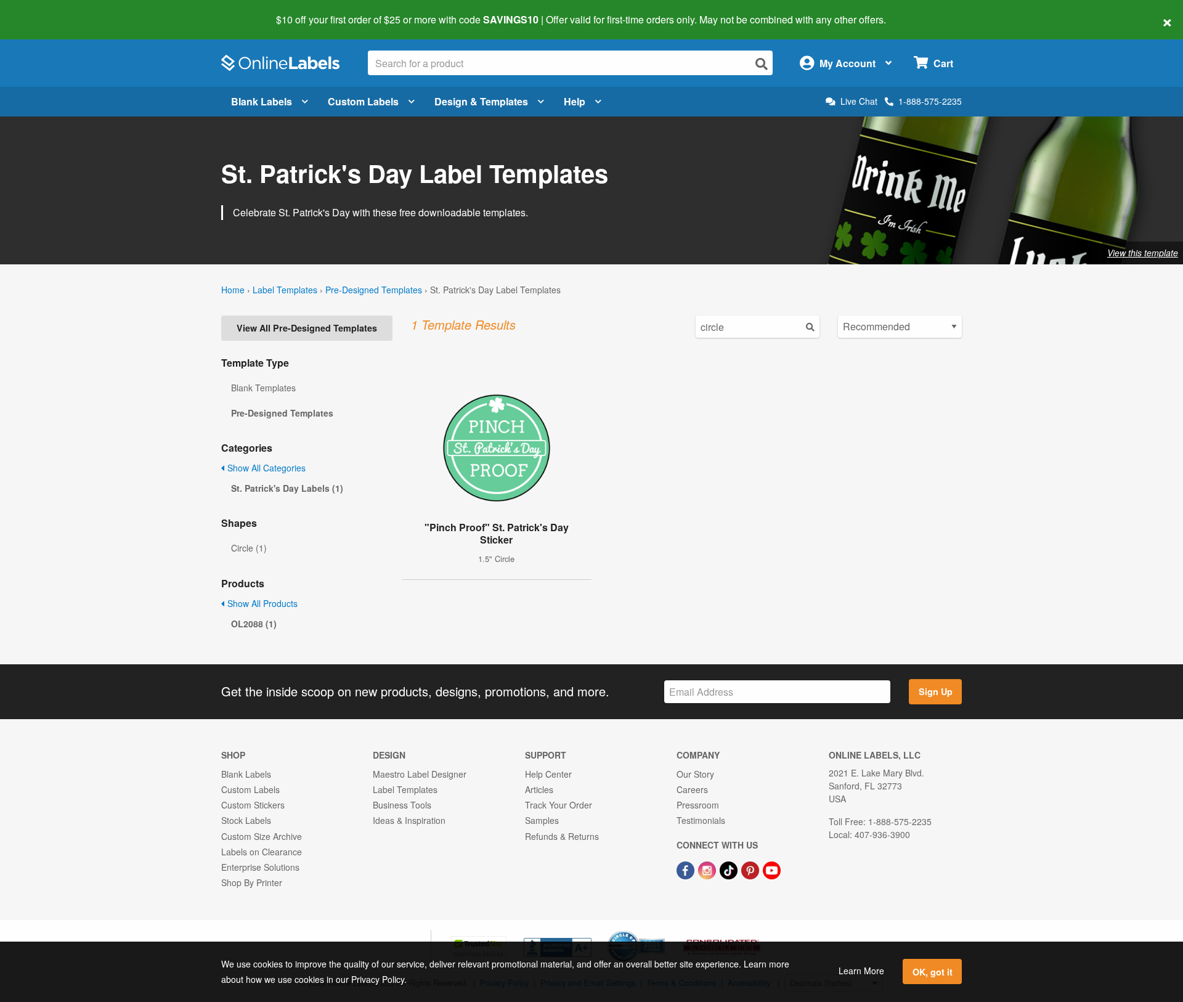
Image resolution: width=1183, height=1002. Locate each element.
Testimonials (701, 820)
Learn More (861, 970)
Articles (539, 789)
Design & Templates (481, 101)
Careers (692, 789)
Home (233, 289)
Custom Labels (363, 101)
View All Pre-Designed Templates (307, 328)
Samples (542, 820)
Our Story (695, 774)
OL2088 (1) (254, 623)
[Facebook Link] (687, 869)
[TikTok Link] (730, 869)
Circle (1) (249, 548)
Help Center (548, 774)
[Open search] (761, 63)
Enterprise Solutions (260, 867)
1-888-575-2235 (930, 101)
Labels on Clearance (261, 851)
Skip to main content (44, 11)
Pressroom (698, 805)
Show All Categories (265, 468)
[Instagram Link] (708, 869)
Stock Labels (246, 820)
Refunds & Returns (562, 836)
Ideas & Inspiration (409, 820)
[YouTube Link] (772, 869)
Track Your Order (558, 805)
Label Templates (285, 289)
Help (574, 101)
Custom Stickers (253, 805)
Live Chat (858, 101)
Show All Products (261, 603)
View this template (1142, 252)
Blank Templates (263, 387)
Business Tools (402, 805)
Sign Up (936, 691)
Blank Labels (261, 101)
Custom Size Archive (261, 836)
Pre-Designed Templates (373, 289)
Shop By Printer (251, 882)
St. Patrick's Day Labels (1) (287, 488)
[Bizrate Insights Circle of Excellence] (660, 931)
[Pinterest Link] (751, 869)
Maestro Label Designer (419, 774)
